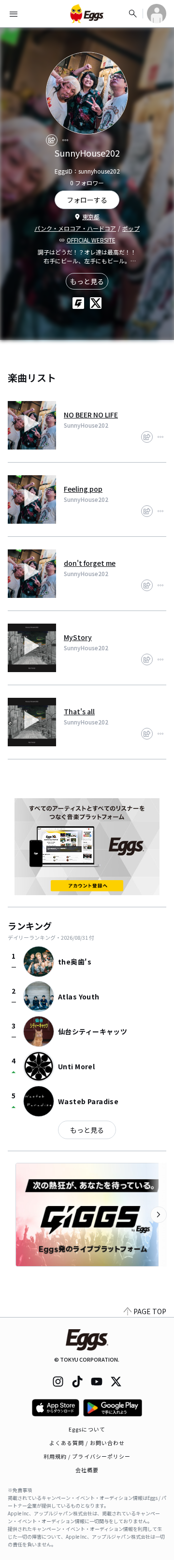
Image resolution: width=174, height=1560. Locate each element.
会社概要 (87, 1470)
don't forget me (90, 563)
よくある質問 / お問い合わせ (87, 1443)
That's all (79, 711)
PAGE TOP (149, 1311)
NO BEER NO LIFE (91, 414)
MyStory (78, 637)
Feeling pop (83, 489)
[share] (52, 140)
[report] (65, 140)
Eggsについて (87, 1429)
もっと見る (87, 281)
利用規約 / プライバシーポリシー (87, 1456)
